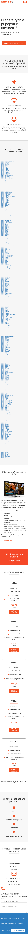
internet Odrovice (4, 318)
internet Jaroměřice (5, 229)
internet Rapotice (4, 358)
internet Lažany (4, 262)
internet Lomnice (4, 274)
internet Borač (4, 167)
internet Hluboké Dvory (6, 215)
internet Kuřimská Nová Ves (7, 255)
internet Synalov (4, 389)
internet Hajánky (4, 209)
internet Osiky (4, 324)
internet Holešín (4, 217)
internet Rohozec (4, 361)
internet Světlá (4, 388)
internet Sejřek (4, 369)
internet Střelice (4, 381)
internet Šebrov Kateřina (6, 441)
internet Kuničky (4, 251)
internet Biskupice (5, 162)
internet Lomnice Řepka (6, 277)
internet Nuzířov (4, 315)
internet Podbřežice (5, 337)
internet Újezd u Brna (5, 401)
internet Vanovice (4, 408)
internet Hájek (4, 210)
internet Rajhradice (5, 356)
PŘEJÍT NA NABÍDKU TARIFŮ (13, 43)
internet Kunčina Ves (5, 249)
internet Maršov (4, 287)
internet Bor (3, 166)
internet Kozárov (4, 244)
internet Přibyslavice (5, 350)
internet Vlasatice (4, 422)
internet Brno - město (5, 176)
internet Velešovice (5, 411)
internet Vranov (4, 427)
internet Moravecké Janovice (7, 298)
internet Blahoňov (5, 163)
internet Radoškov (5, 354)
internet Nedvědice (5, 304)
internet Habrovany (5, 208)
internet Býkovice (4, 180)
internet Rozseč (4, 366)
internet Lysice (4, 282)
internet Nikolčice (4, 309)
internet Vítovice (4, 421)
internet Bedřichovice (5, 158)
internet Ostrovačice (5, 327)
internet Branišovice (5, 173)
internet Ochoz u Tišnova (6, 317)
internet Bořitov (4, 171)
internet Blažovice (5, 164)
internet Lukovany (5, 281)
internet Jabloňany (5, 226)
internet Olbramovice (5, 319)
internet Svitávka (4, 387)
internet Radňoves (5, 353)
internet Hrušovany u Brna (6, 222)
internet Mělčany (4, 290)
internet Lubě (4, 279)
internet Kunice (4, 250)
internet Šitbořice (4, 443)
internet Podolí (4, 338)
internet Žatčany (4, 450)
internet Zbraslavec (5, 436)
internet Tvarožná (4, 398)
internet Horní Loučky (5, 219)
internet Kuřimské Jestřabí (6, 256)
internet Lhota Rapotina (6, 267)
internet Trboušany (5, 396)
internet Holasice (4, 216)
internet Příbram (4, 349)
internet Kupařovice (5, 253)
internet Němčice (4, 310)
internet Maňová (4, 286)
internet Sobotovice (5, 377)
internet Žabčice (4, 449)
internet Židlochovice (5, 456)
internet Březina (4, 182)
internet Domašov (5, 195)
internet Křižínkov (4, 258)
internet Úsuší (4, 407)
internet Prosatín (4, 345)
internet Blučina (4, 165)
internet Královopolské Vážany (7, 245)
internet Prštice (4, 346)
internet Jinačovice (5, 234)
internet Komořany (5, 243)
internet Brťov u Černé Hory (7, 178)
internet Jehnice (4, 231)
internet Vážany (4, 409)
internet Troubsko (4, 397)
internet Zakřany (4, 433)
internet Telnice (4, 391)
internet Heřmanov (5, 212)
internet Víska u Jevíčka (6, 419)
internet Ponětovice (5, 340)
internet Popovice (5, 341)
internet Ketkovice (5, 238)
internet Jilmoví (4, 233)
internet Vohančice (5, 425)
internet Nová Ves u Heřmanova (8, 314)
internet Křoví (4, 259)
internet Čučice (4, 207)
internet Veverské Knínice (6, 415)
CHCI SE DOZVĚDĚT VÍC (12, 540)
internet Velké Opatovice (6, 413)
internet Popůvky (4, 342)
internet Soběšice (5, 376)
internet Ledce (4, 263)
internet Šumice (4, 448)
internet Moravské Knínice (6, 302)
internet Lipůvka (4, 269)
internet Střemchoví (5, 382)
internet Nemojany (5, 305)
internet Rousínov (5, 364)
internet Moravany (5, 297)
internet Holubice (4, 218)
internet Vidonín (4, 418)
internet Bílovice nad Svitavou (7, 161)
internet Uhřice (4, 399)
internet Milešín (4, 291)
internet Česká (4, 206)
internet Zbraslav (4, 435)
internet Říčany (4, 457)
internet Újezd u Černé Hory (7, 402)
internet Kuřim (4, 254)
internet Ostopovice (5, 326)
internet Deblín (4, 190)
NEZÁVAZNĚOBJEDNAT (14, 611)
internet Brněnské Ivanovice (7, 175)
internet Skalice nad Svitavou (7, 372)
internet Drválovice (5, 202)
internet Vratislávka (5, 429)
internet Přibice (4, 348)
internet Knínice (4, 240)
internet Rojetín (4, 362)
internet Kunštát (4, 252)
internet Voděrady (5, 424)
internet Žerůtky (4, 454)
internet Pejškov (4, 334)
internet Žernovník (5, 453)
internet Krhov (4, 247)
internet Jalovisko (5, 227)
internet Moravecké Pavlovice (7, 299)
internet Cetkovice (5, 185)
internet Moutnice (4, 303)
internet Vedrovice (5, 410)
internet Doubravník (5, 197)
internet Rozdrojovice (5, 365)
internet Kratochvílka (5, 246)
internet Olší (3, 321)
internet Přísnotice (5, 351)
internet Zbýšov (4, 437)
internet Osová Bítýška (6, 325)
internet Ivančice (4, 225)
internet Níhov (4, 308)
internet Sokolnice (5, 378)
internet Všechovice (5, 432)
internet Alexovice (5, 153)
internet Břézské (4, 183)
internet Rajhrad (4, 355)
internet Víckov (4, 417)
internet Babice (4, 155)
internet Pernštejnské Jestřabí (7, 336)
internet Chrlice (4, 187)
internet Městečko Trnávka (6, 293)
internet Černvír (4, 205)
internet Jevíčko (4, 232)
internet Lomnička (5, 278)
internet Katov (4, 237)
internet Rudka (4, 367)
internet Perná (4, 335)
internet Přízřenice (5, 352)
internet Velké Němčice (6, 412)
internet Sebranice (5, 368)
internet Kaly (3, 236)
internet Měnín (4, 292)
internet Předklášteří (5, 347)
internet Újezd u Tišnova (6, 404)
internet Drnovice (4, 201)
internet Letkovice (5, 266)
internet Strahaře (4, 380)
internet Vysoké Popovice (6, 431)
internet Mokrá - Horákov (6, 296)
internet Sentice (4, 370)
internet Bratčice (4, 174)
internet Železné (4, 451)
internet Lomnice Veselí (6, 276)
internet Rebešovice (5, 360)
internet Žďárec (4, 455)
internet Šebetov (4, 439)
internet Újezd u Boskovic (6, 400)
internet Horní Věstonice (6, 220)
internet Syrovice (4, 390)
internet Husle (4, 223)
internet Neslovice (5, 306)
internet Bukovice (4, 179)
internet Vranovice (5, 428)
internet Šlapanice (5, 444)
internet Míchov (4, 289)
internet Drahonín (5, 198)
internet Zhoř (4, 438)
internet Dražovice (5, 200)
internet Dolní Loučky (5, 194)
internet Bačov (4, 156)
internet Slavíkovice (5, 375)
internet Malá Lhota (5, 283)
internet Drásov (4, 199)
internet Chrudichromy (6, 188)
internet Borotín (4, 168)
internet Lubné (4, 280)
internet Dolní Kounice (6, 193)
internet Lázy (4, 260)
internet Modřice (4, 295)
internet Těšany (4, 393)
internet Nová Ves (5, 313)
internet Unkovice (5, 406)
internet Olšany (4, 320)
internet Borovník (4, 169)
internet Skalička (4, 373)
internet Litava (4, 271)
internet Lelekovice (5, 264)
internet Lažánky (4, 261)
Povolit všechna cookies (18, 930)
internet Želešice (4, 452)
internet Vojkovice (5, 426)
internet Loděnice (5, 273)
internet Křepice (4, 257)
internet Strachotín (5, 379)
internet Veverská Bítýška (6, 414)
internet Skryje (4, 374)
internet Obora (4, 316)
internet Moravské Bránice (6, 301)
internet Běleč (4, 160)
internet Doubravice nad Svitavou (8, 196)
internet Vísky (4, 420)
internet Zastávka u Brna (6, 434)
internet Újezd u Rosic (5, 403)
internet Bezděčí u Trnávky (6, 159)
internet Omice (4, 322)
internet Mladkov (4, 294)
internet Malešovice (5, 284)
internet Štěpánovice (5, 447)
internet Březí (4, 181)
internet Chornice (4, 186)
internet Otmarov (4, 328)
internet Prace (4, 343)
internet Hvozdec (4, 224)
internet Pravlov (4, 344)
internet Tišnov (4, 394)
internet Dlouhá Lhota (5, 191)
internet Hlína (4, 214)
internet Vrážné (4, 430)
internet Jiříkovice (5, 235)
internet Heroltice (4, 211)
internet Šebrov (4, 440)
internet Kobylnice (5, 242)
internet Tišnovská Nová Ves (7, 395)
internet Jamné (4, 228)
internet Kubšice (4, 248)
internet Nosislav (4, 312)
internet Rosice (4, 363)
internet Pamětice (5, 332)
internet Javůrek (4, 230)
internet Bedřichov (5, 157)
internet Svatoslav (5, 384)
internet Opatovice (5, 323)
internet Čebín (4, 203)
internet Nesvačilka (5, 307)
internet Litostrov (4, 272)
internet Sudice (4, 383)
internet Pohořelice (5, 339)
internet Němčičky (5, 311)
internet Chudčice (5, 189)
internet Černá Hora (5, 204)
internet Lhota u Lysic (5, 268)
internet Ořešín (4, 331)
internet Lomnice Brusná (6, 275)
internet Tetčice (4, 392)
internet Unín (4, 405)
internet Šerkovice (5, 442)
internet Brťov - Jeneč (5, 177)
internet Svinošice (5, 385)
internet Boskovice (5, 170)
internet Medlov (4, 288)
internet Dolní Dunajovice (6, 192)
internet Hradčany (5, 221)
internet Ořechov (4, 330)
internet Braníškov (5, 172)
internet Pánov (4, 333)
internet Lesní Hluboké (6, 265)
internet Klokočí (4, 239)
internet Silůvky (4, 371)
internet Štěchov (4, 446)
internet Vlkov (4, 423)
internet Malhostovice (5, 285)
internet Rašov (4, 359)
